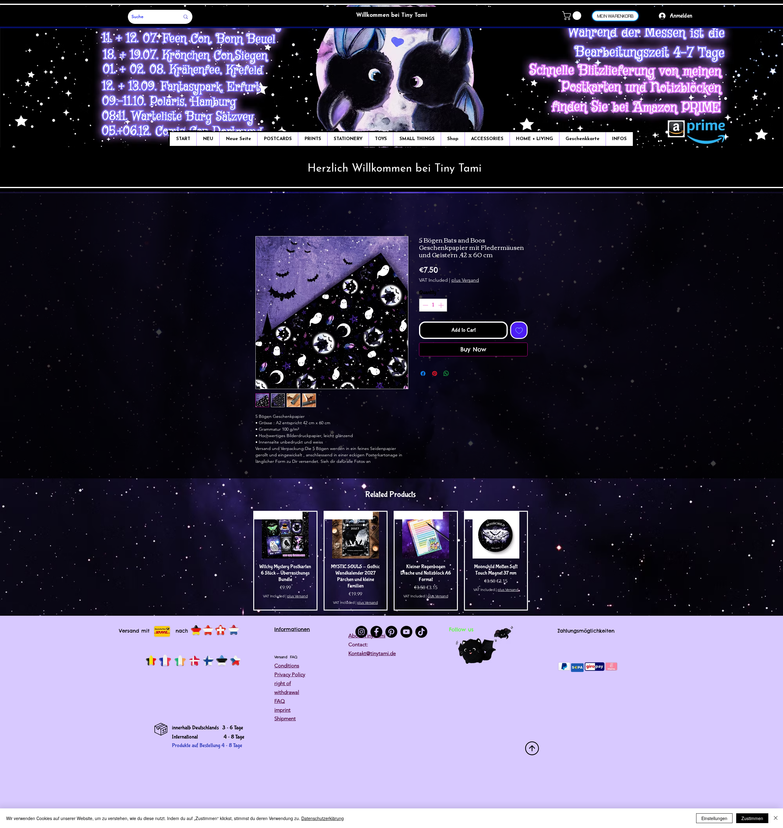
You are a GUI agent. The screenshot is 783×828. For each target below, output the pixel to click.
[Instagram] (361, 632)
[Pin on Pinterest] (434, 373)
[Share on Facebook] (423, 373)
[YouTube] (406, 632)
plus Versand (465, 280)
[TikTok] (421, 632)
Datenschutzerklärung (322, 818)
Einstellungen (714, 818)
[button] (572, 15)
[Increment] (441, 305)
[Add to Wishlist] (519, 330)
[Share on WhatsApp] (446, 373)
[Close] (775, 818)
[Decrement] (424, 305)
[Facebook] (376, 632)
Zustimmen (752, 818)
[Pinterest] (391, 632)
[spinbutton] (433, 305)
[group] (390, 561)
